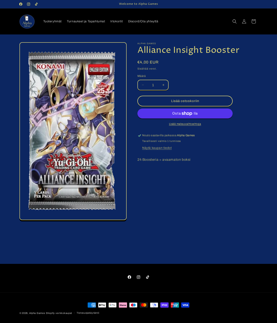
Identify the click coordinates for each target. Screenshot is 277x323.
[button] (234, 21)
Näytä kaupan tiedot (157, 147)
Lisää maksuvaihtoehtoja (185, 123)
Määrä (141, 76)
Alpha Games (37, 313)
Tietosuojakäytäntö (88, 313)
